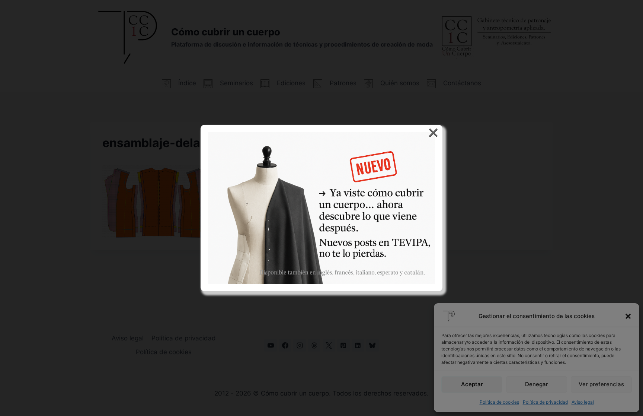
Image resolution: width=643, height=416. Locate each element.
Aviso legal (583, 402)
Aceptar (472, 384)
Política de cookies (499, 402)
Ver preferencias (601, 384)
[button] (628, 316)
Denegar (536, 384)
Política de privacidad (545, 402)
